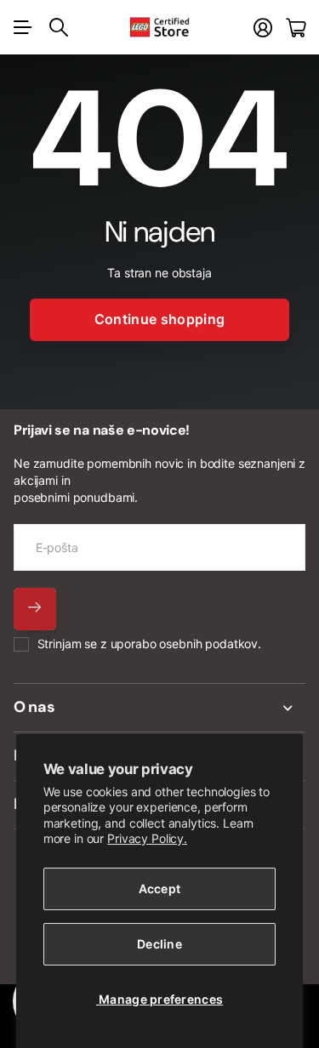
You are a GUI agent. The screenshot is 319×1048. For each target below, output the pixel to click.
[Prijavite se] (262, 27)
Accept (160, 888)
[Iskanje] (58, 27)
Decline (159, 944)
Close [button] (159, 707)
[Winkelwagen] (295, 27)
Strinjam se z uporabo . (149, 643)
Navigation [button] (23, 27)
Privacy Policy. (147, 838)
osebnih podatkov (208, 643)
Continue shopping (159, 319)
